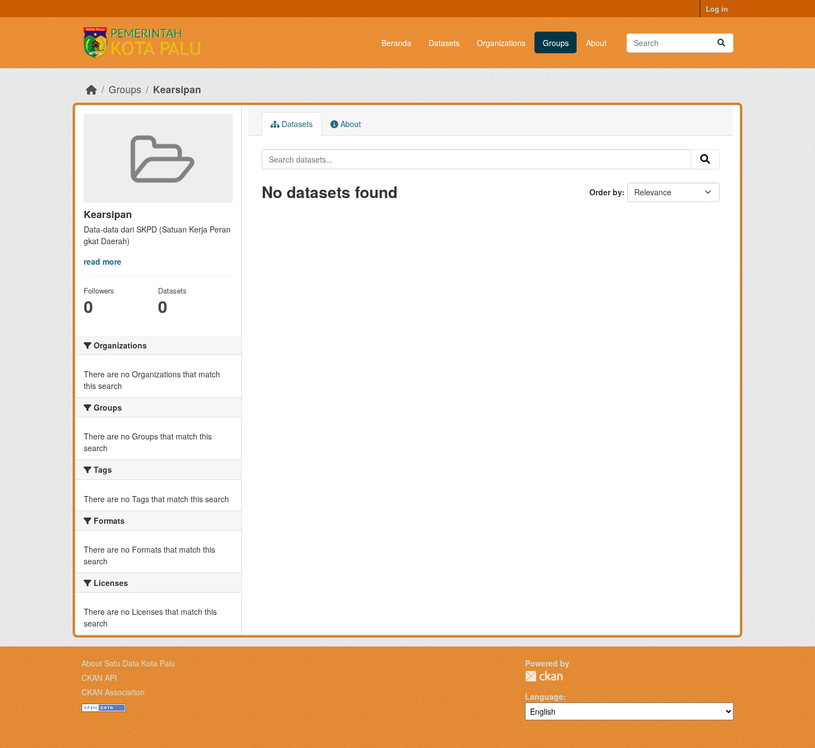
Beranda (396, 42)
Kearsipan (177, 89)
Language (544, 696)
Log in (717, 8)
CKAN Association (113, 692)
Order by (605, 192)
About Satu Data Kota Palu (128, 663)
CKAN (544, 676)
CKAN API (99, 677)
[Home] (91, 89)
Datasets (444, 42)
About (596, 42)
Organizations (501, 42)
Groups (556, 42)
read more (102, 261)
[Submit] (721, 43)
